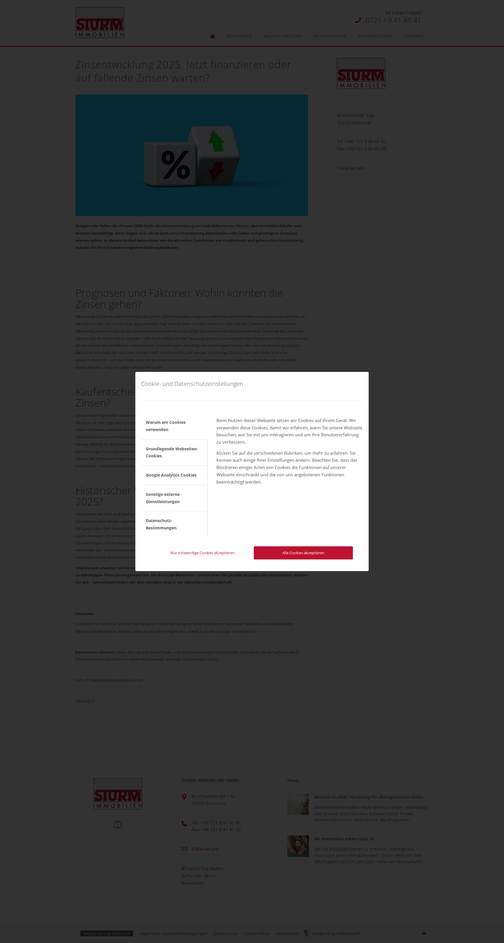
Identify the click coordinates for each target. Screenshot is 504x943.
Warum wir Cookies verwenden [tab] (166, 425)
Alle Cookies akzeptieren (303, 552)
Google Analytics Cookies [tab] (171, 475)
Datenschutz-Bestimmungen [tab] (161, 524)
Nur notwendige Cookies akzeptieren (202, 552)
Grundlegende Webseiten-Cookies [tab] (172, 452)
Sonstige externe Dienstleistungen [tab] (163, 497)
